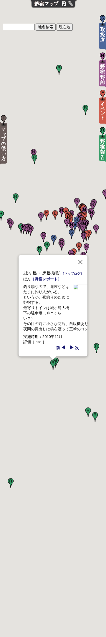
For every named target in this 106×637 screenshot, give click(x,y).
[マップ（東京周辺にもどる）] (45, 7)
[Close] (80, 262)
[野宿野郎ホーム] (72, 7)
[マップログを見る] (64, 7)
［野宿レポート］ (46, 279)
